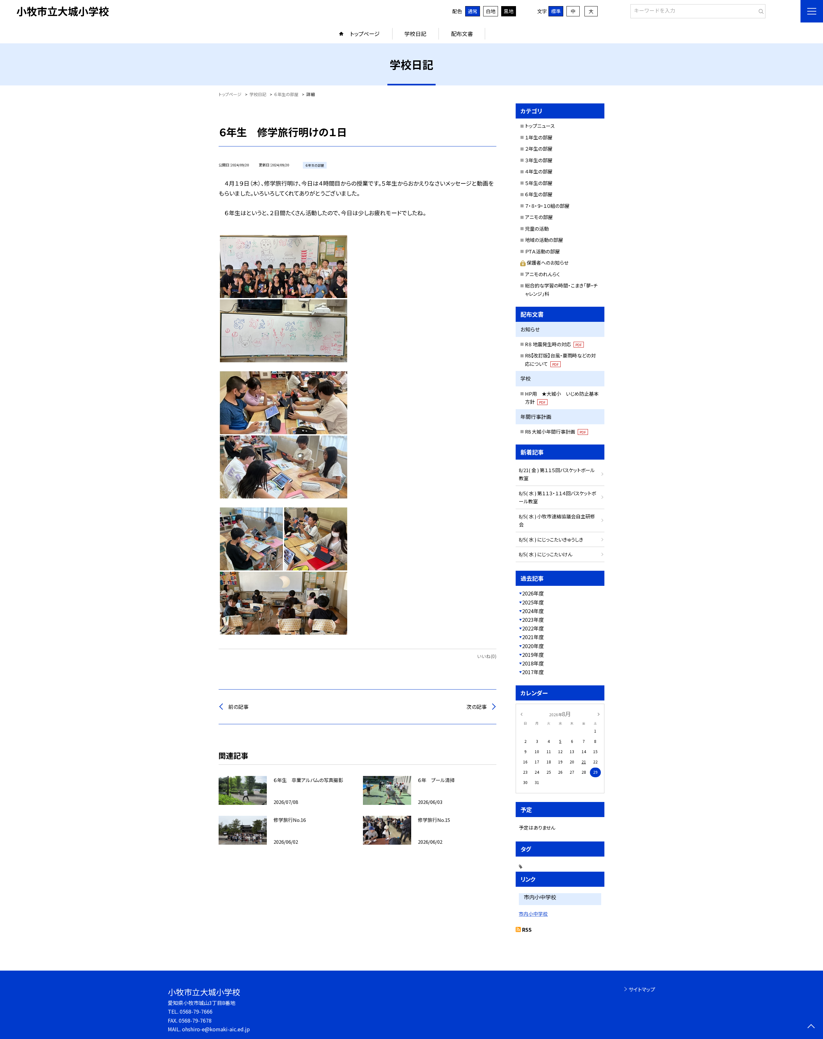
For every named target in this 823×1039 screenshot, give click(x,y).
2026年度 (533, 593)
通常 (472, 11)
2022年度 (533, 628)
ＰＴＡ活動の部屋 (542, 251)
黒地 (508, 11)
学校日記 (415, 34)
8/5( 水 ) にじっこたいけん (545, 554)
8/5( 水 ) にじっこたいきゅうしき (551, 539)
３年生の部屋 (538, 160)
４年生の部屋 (538, 171)
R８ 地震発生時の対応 (553, 344)
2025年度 (533, 602)
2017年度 (533, 672)
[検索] (759, 10)
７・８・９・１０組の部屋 (547, 205)
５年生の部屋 (538, 183)
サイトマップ (642, 989)
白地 (490, 11)
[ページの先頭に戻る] (811, 1027)
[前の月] (521, 713)
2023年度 (533, 619)
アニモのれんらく (542, 274)
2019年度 (533, 654)
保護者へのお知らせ (547, 262)
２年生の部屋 (538, 148)
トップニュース (540, 125)
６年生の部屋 (538, 194)
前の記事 (238, 706)
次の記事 (476, 706)
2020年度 (533, 646)
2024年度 (533, 611)
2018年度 (533, 663)
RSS (527, 929)
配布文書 (462, 34)
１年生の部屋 (538, 137)
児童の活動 (537, 228)
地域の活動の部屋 (544, 239)
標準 (556, 11)
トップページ (365, 34)
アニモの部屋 (539, 217)
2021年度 (533, 637)
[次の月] (599, 713)
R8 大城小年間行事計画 (555, 431)
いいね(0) (486, 656)
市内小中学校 (533, 913)
